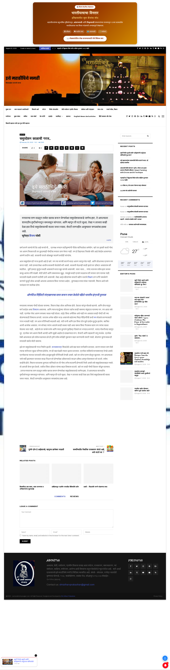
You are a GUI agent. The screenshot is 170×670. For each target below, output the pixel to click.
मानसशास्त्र (57, 347)
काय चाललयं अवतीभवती (21, 109)
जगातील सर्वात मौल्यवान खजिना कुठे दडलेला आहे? (142, 389)
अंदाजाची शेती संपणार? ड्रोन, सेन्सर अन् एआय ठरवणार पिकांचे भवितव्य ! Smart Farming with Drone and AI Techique (133, 170)
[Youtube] (147, 116)
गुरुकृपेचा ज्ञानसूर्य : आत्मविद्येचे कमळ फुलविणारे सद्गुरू (142, 373)
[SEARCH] (147, 136)
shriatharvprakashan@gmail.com (76, 584)
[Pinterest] (135, 116)
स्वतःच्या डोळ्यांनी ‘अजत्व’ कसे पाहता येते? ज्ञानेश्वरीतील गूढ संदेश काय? (142, 300)
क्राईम (50, 116)
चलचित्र (58, 116)
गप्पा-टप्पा (100, 109)
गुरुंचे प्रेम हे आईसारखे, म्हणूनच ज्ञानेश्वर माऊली (46, 449)
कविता (25, 116)
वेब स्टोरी (42, 116)
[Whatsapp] (155, 116)
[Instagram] (132, 116)
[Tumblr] (144, 116)
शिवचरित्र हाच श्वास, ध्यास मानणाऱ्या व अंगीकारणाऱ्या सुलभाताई (32, 487)
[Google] (139, 116)
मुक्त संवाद (17, 116)
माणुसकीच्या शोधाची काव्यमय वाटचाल (137, 206)
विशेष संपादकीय (53, 109)
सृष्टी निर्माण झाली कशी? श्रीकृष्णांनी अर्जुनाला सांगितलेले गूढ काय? (141, 282)
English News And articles (85, 116)
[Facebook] (127, 116)
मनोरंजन (8, 116)
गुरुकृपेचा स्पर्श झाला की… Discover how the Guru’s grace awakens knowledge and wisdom (142, 357)
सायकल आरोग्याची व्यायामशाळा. (138, 224)
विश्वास (36, 309)
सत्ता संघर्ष (33, 116)
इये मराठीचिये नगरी (23, 78)
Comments (59, 496)
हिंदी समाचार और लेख (105, 116)
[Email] (150, 116)
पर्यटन (44, 109)
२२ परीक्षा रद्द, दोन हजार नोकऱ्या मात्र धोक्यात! (133, 185)
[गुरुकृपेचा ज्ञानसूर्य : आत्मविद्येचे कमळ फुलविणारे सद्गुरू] (126, 376)
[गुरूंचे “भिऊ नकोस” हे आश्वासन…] (126, 341)
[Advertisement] (66, 411)
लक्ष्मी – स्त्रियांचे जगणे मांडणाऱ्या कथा (95, 486)
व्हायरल (68, 116)
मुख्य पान (8, 109)
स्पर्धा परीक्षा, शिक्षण (112, 109)
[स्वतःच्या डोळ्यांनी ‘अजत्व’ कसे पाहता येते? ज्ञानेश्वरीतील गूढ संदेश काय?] (126, 303)
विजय (32, 235)
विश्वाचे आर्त (35, 109)
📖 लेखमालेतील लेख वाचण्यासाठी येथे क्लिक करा (85, 38)
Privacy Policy (158, 596)
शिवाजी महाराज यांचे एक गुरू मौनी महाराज (17, 123)
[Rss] (153, 116)
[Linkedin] (142, 116)
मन (95, 317)
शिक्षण (90, 277)
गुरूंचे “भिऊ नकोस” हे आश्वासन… (140, 337)
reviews (74, 496)
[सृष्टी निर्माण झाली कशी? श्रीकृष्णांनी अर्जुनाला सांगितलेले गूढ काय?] (126, 285)
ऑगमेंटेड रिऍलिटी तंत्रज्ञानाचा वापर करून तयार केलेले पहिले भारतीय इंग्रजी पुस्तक (66, 294)
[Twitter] (130, 116)
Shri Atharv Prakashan (68, 596)
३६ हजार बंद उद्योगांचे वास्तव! (128, 190)
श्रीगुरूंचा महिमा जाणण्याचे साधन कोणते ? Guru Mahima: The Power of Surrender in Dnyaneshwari (142, 319)
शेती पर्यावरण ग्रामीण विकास (70, 109)
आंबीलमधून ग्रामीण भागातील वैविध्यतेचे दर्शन (65, 486)
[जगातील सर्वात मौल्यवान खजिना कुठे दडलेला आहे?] (126, 394)
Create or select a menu (28, 48)
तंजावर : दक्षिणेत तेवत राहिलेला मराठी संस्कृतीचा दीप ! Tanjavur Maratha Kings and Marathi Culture (87, 48)
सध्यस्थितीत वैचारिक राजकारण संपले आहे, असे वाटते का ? (89, 451)
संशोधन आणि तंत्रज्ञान (87, 109)
